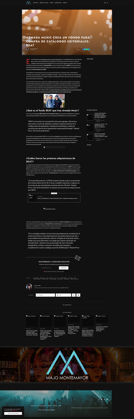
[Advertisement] (97, 82)
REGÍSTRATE (63, 268)
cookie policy (15, 410)
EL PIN (55, 100)
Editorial (40, 196)
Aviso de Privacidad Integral (46, 409)
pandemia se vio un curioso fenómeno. (51, 59)
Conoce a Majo (41, 405)
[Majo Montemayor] (28, 2)
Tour (59, 405)
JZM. (106, 407)
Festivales (71, 324)
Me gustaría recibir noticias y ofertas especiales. (55, 271)
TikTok (55, 405)
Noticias (28, 34)
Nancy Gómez (34, 48)
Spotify (50, 405)
